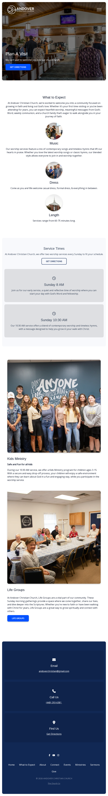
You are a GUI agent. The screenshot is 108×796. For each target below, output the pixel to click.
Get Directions (54, 733)
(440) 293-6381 (54, 702)
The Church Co (54, 783)
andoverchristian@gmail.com (54, 671)
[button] (99, 9)
